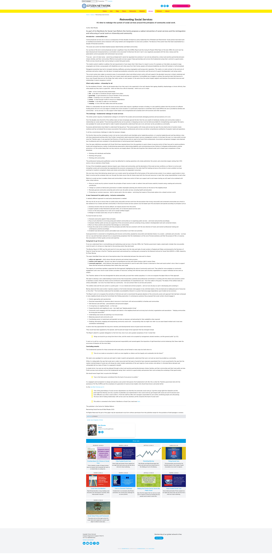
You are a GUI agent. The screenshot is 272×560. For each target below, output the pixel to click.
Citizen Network (141, 548)
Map (117, 11)
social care (90, 420)
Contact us (85, 540)
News (124, 11)
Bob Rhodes (102, 425)
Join (111, 11)
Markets (142, 11)
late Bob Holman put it (97, 387)
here (138, 401)
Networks (132, 11)
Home (105, 11)
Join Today (159, 538)
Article (89, 416)
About (167, 11)
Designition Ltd (125, 548)
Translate (109, 1)
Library (150, 11)
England (96, 420)
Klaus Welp (151, 548)
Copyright (91, 540)
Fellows (159, 11)
